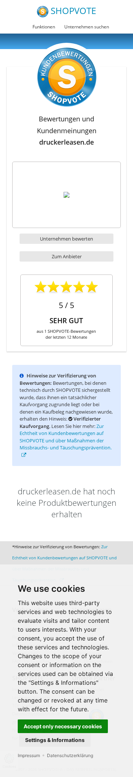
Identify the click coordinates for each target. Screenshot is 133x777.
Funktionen (44, 27)
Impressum (29, 755)
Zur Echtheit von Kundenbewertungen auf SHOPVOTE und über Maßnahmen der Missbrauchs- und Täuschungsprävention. (66, 437)
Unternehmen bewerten (66, 238)
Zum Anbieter (67, 256)
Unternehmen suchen (86, 27)
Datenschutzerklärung (70, 755)
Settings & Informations (55, 740)
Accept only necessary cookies (63, 726)
